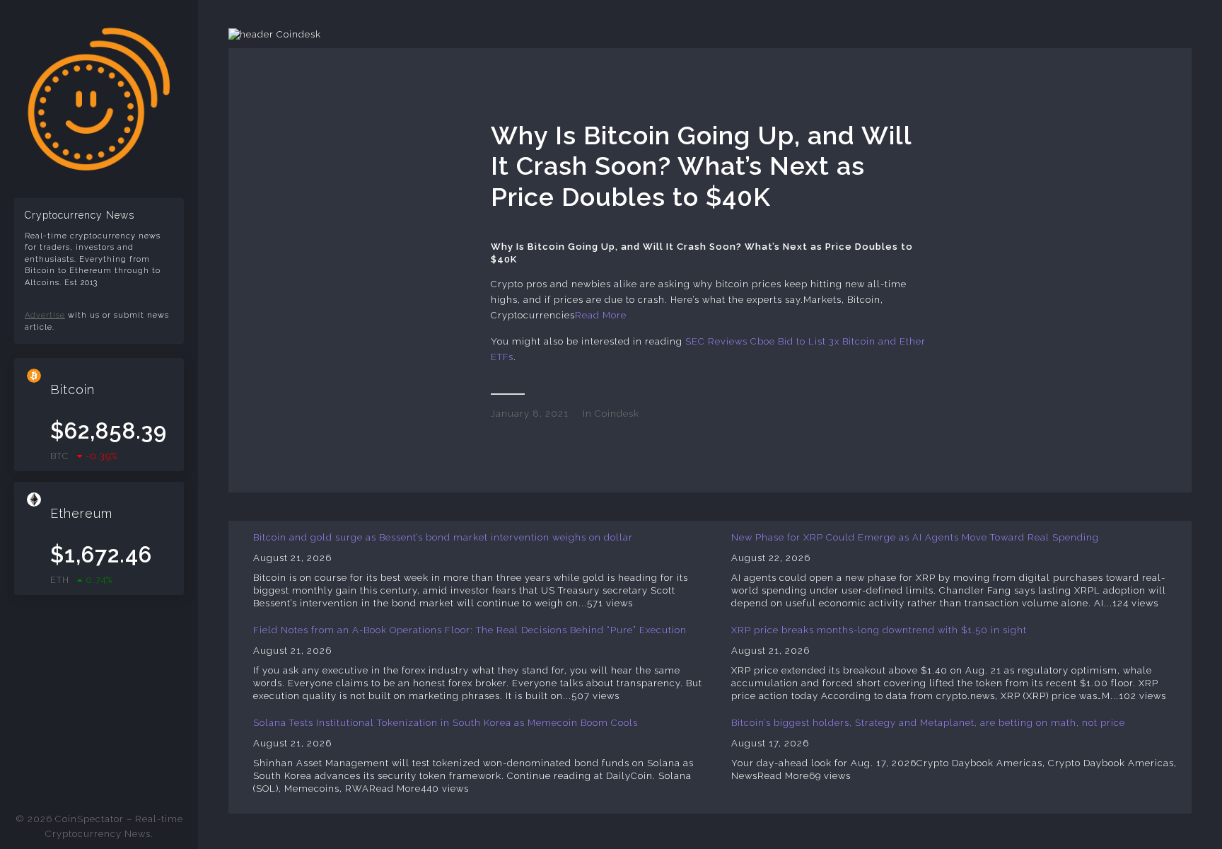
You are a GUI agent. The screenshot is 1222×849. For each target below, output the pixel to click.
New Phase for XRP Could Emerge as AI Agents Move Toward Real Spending (915, 537)
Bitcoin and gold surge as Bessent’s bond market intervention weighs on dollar (443, 537)
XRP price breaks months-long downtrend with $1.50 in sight (879, 630)
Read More (601, 315)
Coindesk (617, 413)
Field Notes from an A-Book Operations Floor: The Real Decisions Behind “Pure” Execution (470, 630)
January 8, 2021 (530, 413)
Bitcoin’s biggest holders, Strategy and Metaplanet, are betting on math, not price (928, 722)
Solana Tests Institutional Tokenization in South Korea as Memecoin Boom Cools (445, 722)
